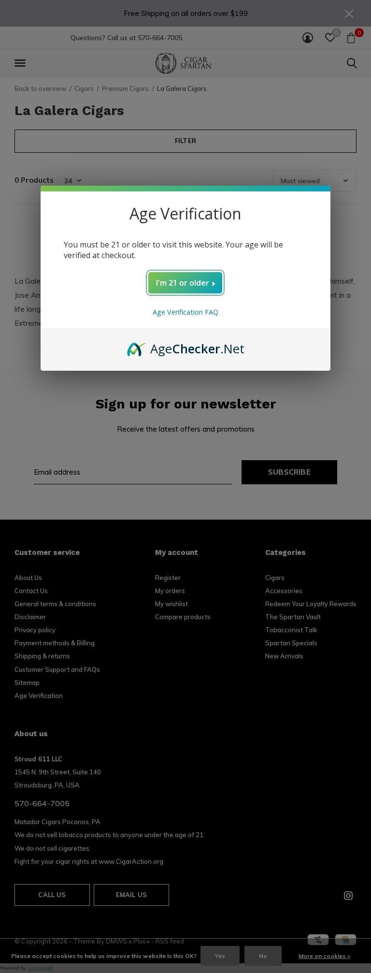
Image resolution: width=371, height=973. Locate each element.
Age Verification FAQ (185, 312)
